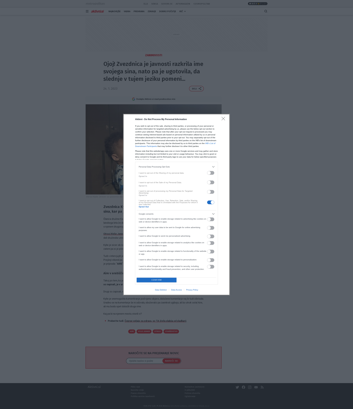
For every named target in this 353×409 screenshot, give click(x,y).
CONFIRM (157, 280)
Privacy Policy (192, 290)
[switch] (210, 173)
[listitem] (176, 166)
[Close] (224, 119)
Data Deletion (161, 290)
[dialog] (176, 204)
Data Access (176, 290)
